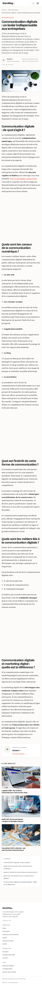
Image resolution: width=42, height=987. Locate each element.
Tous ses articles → (18, 754)
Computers (6, 931)
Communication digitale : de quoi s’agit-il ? (17, 862)
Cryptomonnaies (7, 941)
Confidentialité (7, 969)
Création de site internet (10, 934)
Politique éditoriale (8, 955)
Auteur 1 (10, 59)
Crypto (4, 938)
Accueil (4, 10)
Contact (5, 958)
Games (4, 944)
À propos (5, 952)
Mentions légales (8, 966)
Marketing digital (13, 10)
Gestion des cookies (9, 972)
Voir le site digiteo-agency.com (23, 178)
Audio (4, 928)
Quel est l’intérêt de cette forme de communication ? (21, 872)
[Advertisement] (21, 217)
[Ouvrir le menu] (38, 3)
